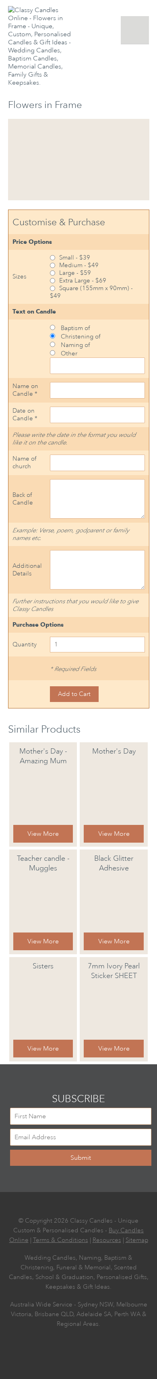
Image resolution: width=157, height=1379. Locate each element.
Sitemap (137, 1240)
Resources (107, 1240)
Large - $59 (75, 273)
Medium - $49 (79, 265)
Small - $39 (74, 258)
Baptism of (74, 328)
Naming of (74, 345)
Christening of (79, 337)
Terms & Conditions (60, 1240)
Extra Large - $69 (82, 281)
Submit (80, 1158)
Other (68, 353)
